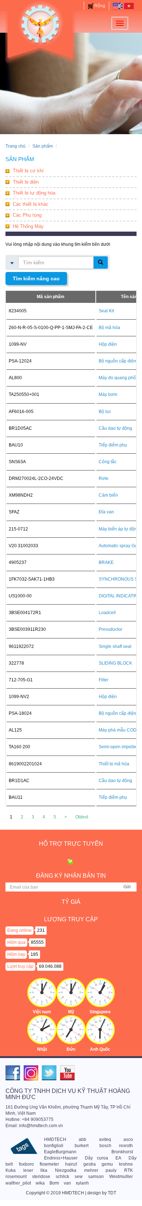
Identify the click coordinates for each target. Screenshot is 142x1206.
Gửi (127, 886)
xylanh (82, 1183)
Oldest (81, 817)
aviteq (105, 1139)
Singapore (100, 1011)
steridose (41, 1176)
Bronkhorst (122, 1151)
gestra (89, 1164)
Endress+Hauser (61, 1158)
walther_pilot (18, 1183)
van (67, 1183)
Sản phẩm (42, 146)
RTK (128, 1170)
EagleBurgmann (60, 1151)
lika (43, 1170)
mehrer (91, 1170)
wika (40, 1183)
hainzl (71, 1164)
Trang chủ (15, 146)
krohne (126, 1164)
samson (96, 1176)
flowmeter (49, 1164)
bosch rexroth (116, 1145)
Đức (71, 1049)
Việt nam (42, 1011)
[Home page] (117, 5)
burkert (81, 1145)
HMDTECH (55, 1139)
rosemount (16, 1176)
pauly (111, 1170)
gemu (107, 1164)
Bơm (54, 1183)
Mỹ (71, 1011)
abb (82, 1139)
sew (79, 1176)
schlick (62, 1176)
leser (28, 1170)
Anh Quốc (100, 1049)
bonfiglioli (53, 1145)
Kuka (10, 1170)
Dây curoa (96, 1158)
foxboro (26, 1164)
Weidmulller (121, 1176)
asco (128, 1139)
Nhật (42, 1049)
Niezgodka (65, 1170)
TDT (112, 1192)
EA (118, 1158)
